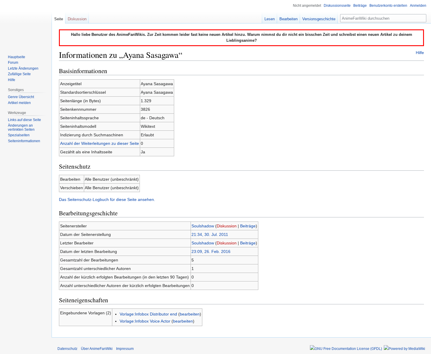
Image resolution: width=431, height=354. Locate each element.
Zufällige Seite (19, 74)
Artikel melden (19, 103)
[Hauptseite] (25, 23)
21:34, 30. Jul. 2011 (209, 234)
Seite (58, 19)
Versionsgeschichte (318, 19)
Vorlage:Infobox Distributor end (148, 314)
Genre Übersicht (21, 97)
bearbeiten (190, 314)
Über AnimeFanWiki (97, 349)
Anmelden (418, 6)
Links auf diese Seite (24, 120)
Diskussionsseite (337, 6)
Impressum (125, 349)
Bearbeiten (288, 19)
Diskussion (227, 226)
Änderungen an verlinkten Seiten (21, 127)
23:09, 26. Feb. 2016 (210, 251)
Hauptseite (16, 57)
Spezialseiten (19, 135)
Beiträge (248, 226)
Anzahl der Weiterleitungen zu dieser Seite (99, 143)
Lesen (269, 19)
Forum (13, 63)
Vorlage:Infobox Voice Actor (145, 321)
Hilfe (420, 52)
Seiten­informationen (24, 141)
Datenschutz (67, 349)
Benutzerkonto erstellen (388, 6)
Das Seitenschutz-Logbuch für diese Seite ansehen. (107, 199)
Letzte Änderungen (23, 68)
